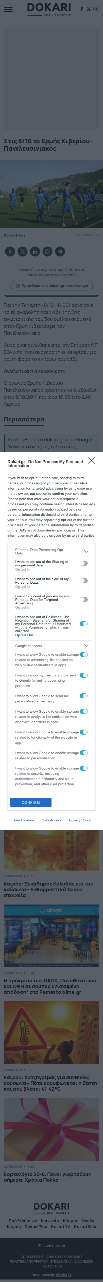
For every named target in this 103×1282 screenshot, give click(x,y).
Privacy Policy (80, 820)
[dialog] (51, 641)
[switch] (84, 563)
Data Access (51, 820)
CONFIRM (31, 802)
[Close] (93, 462)
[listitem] (51, 551)
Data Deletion (23, 820)
